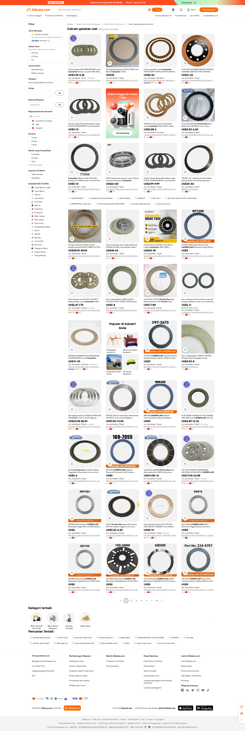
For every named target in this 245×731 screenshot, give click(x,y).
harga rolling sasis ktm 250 (84, 643)
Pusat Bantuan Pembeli (153, 661)
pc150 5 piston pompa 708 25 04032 (112, 204)
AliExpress (86, 719)
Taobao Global (133, 719)
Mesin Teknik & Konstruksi (114, 24)
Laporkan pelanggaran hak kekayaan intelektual (158, 682)
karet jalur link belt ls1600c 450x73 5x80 (182, 198)
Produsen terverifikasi (115, 661)
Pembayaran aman (76, 661)
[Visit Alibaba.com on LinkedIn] (187, 690)
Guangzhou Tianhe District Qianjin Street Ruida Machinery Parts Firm (84, 189)
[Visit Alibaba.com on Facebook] (182, 690)
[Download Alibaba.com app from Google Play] (204, 708)
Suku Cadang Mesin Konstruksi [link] (141, 24)
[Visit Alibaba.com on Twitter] (192, 690)
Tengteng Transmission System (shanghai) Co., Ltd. (160, 135)
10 (157, 600)
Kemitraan (185, 681)
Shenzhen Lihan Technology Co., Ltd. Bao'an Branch (198, 256)
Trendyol (149, 719)
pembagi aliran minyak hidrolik (101, 198)
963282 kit (141, 198)
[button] (149, 9)
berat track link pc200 (167, 643)
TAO (142, 719)
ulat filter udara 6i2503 (41, 643)
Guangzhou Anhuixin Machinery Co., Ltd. (122, 80)
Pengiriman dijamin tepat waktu (81, 671)
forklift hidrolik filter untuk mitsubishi (150, 638)
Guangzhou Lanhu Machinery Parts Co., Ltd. (160, 256)
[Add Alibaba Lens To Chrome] (72, 708)
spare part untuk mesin (83, 638)
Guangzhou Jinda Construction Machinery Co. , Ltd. (84, 135)
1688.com (96, 719)
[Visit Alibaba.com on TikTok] (208, 690)
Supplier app (126, 708)
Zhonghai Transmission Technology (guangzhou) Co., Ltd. (84, 80)
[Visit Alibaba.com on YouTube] (202, 690)
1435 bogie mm (62, 643)
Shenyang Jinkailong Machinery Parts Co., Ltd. (198, 80)
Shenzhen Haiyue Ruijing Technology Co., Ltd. (160, 189)
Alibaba (70, 24)
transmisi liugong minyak (41, 638)
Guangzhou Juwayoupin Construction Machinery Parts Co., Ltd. (84, 256)
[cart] (181, 10)
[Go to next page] (162, 600)
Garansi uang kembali (77, 666)
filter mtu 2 (156, 198)
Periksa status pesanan (190, 671)
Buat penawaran (112, 666)
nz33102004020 (77, 198)
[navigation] (46, 312)
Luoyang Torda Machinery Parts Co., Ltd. (197, 135)
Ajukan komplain (150, 671)
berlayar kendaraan (106, 638)
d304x (127, 643)
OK (59, 93)
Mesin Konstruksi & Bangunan (88, 24)
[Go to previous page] (121, 600)
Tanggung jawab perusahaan (43, 671)
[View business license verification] (145, 727)
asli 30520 (175, 638)
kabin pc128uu (125, 198)
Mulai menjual (186, 666)
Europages (159, 719)
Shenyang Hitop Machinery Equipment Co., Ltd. (160, 80)
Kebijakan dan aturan (77, 685)
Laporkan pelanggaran (152, 688)
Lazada (122, 719)
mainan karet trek (163, 204)
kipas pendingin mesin (109, 643)
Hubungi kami (149, 666)
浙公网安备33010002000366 (164, 727)
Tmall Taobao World (110, 719)
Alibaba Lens (46, 708)
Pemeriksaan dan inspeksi (79, 681)
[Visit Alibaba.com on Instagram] (197, 690)
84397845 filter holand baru (81, 204)
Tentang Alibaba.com (41, 656)
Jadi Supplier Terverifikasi (191, 676)
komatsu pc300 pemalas (141, 204)
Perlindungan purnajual (78, 676)
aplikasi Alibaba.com (166, 708)
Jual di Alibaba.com (188, 661)
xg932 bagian (125, 638)
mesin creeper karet (144, 643)
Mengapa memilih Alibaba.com (44, 661)
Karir (33, 676)
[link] (241, 706)
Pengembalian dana (151, 676)
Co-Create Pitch (38, 666)
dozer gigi (189, 638)
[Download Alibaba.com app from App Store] (185, 708)
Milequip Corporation (189, 189)
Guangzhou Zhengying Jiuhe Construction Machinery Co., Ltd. (122, 189)
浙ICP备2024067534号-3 (188, 727)
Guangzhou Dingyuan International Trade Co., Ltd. (122, 256)
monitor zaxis (63, 638)
